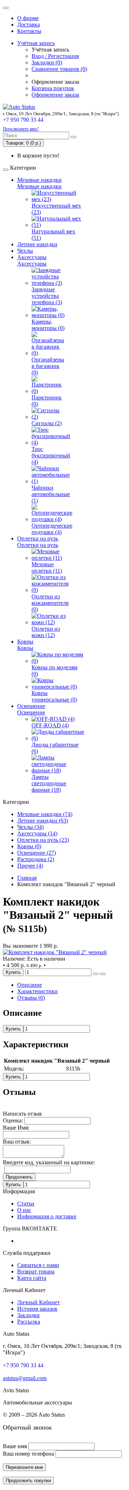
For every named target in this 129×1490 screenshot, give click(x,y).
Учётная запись (36, 43)
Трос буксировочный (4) (51, 455)
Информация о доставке (46, 1216)
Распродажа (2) (35, 859)
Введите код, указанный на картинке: (49, 1162)
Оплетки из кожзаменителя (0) (50, 602)
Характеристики (37, 991)
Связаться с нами (38, 1265)
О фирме (28, 18)
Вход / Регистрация (55, 56)
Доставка (28, 24)
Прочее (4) (30, 866)
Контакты (29, 31)
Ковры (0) (29, 846)
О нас (24, 1210)
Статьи (25, 1203)
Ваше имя (15, 1446)
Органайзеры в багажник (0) (48, 365)
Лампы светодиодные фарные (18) (49, 783)
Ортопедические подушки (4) (52, 529)
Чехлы (25, 251)
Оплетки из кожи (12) (46, 632)
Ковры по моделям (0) (54, 670)
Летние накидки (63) (42, 820)
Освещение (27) (36, 853)
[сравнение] (103, 974)
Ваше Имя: (16, 1128)
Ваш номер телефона (28, 1454)
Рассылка (28, 1322)
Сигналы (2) (47, 423)
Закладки (28, 1315)
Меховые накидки (39, 180)
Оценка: (13, 1120)
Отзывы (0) (31, 998)
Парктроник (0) (47, 400)
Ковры (25, 642)
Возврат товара (35, 1271)
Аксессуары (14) (37, 833)
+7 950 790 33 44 (23, 120)
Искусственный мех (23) (56, 209)
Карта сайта (31, 1278)
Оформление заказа (55, 95)
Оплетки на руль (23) (43, 840)
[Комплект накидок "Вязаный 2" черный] (55, 952)
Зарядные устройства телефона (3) (47, 295)
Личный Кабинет (38, 1302)
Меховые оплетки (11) (47, 567)
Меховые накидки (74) (44, 814)
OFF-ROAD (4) (50, 725)
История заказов (37, 1309)
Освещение (31, 706)
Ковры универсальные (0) (54, 696)
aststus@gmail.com (25, 1378)
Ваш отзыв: (17, 1142)
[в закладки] (96, 974)
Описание (29, 985)
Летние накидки (37, 244)
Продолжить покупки (28, 1480)
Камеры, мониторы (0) (48, 325)
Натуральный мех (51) (53, 234)
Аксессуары (32, 257)
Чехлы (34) (30, 827)
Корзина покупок (53, 88)
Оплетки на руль (37, 538)
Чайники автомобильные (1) (51, 494)
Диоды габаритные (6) (55, 748)
